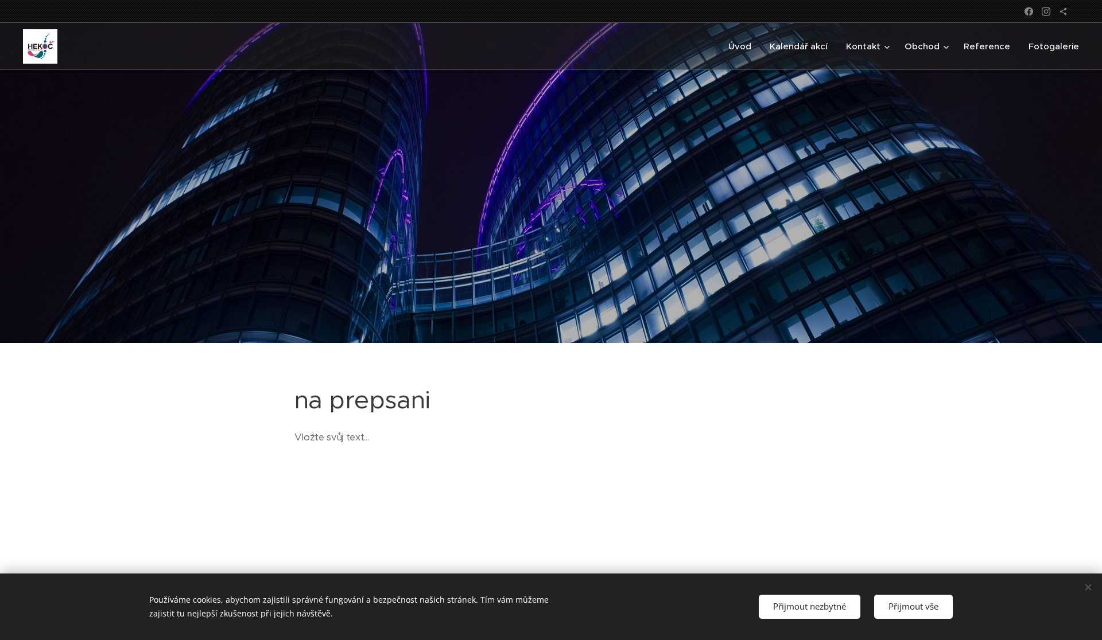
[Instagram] (1046, 11)
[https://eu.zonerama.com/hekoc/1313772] (1063, 11)
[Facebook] (1029, 11)
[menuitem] (742, 46)
